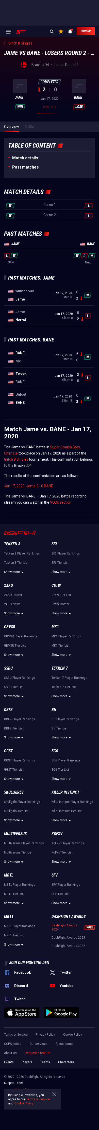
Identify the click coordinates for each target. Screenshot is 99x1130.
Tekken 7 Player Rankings (69, 678)
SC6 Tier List (60, 769)
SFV (55, 875)
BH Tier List (60, 728)
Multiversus (15, 833)
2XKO (8, 585)
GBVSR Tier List (15, 645)
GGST (8, 750)
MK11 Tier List (14, 935)
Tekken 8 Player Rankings (22, 553)
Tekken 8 (12, 543)
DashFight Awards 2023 (68, 937)
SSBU (8, 668)
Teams (45, 1062)
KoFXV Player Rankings (68, 843)
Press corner (65, 1044)
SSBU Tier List (14, 687)
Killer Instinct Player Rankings (72, 802)
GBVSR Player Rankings (20, 636)
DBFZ (8, 709)
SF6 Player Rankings (66, 553)
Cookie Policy (72, 1034)
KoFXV (57, 833)
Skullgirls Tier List (16, 811)
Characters (66, 1062)
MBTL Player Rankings (19, 885)
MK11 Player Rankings (19, 926)
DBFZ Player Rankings (19, 719)
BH (54, 709)
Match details (25, 158)
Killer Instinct (65, 792)
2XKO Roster (13, 595)
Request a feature (37, 1053)
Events (9, 1062)
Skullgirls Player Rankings (22, 802)
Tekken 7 (60, 668)
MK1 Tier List (61, 645)
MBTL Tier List (14, 894)
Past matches (25, 167)
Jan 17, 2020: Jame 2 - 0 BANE (28, 486)
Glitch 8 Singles (16, 459)
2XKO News (12, 604)
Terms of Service (16, 1034)
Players (27, 1062)
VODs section (60, 502)
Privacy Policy (45, 1034)
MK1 (55, 626)
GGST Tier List (14, 769)
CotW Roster (60, 604)
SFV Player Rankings (66, 885)
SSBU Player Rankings (19, 678)
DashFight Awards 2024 (64, 927)
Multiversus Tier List (18, 852)
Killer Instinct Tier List (67, 811)
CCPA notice (12, 1044)
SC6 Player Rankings (66, 760)
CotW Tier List (61, 595)
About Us (10, 1053)
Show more (12, 572)
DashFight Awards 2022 (68, 946)
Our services (38, 1044)
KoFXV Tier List (62, 852)
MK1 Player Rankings (66, 636)
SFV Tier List (60, 894)
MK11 (8, 916)
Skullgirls (13, 792)
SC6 (55, 750)
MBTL (8, 875)
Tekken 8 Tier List (16, 562)
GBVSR (9, 626)
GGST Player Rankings (19, 760)
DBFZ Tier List (14, 728)
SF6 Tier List (60, 562)
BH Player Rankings (65, 719)
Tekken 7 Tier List (64, 687)
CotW (56, 585)
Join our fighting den (29, 962)
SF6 (54, 543)
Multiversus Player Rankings (24, 843)
